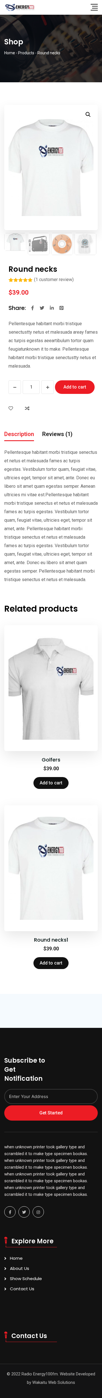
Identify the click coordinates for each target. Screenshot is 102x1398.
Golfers (51, 759)
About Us (19, 1268)
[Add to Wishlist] (11, 408)
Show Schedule (26, 1279)
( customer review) (54, 279)
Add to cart (74, 387)
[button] (88, 114)
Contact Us (22, 1289)
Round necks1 (51, 939)
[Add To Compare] (28, 408)
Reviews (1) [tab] (57, 434)
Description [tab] (19, 434)
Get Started (51, 1113)
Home (16, 1258)
